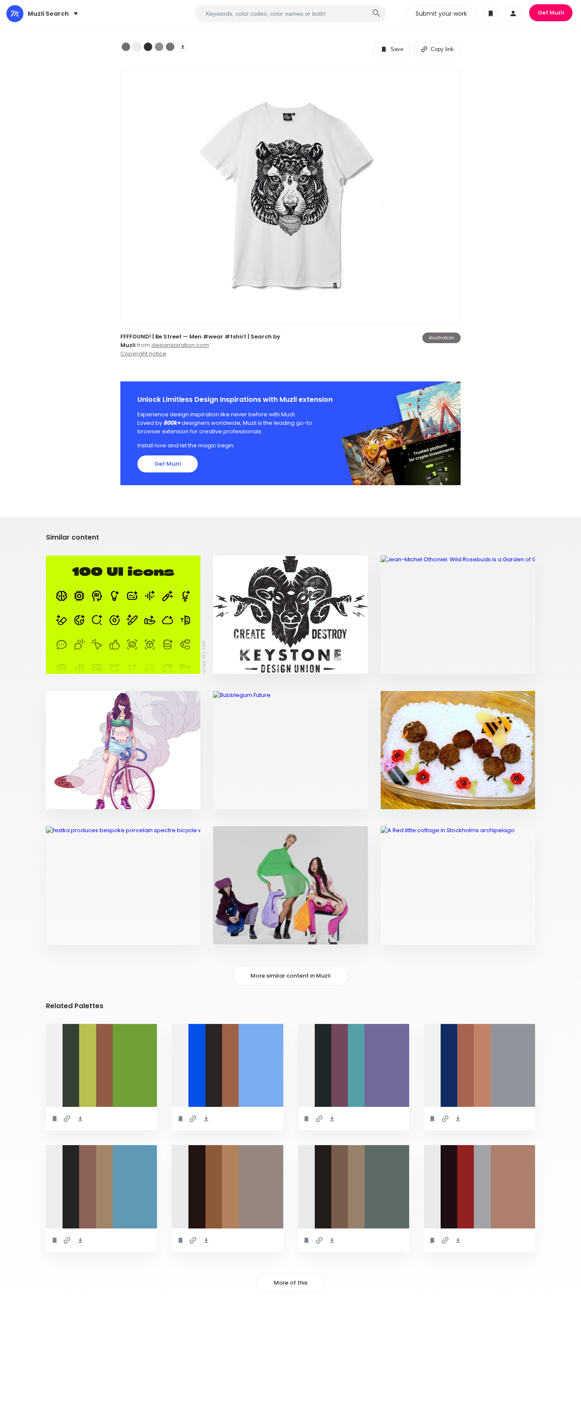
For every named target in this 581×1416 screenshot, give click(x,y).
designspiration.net (80, 798)
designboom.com (76, 934)
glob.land (233, 934)
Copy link (441, 49)
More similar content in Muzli (290, 976)
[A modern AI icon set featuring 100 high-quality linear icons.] (123, 614)
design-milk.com (410, 663)
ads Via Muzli (204, 657)
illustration (441, 337)
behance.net (236, 798)
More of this (291, 1283)
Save (396, 49)
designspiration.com (180, 345)
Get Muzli (551, 13)
